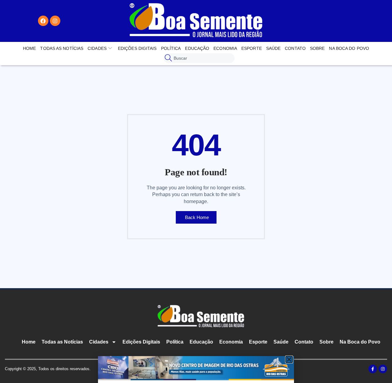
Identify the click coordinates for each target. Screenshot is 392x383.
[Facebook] (43, 21)
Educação (197, 48)
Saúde (273, 48)
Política (171, 48)
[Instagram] (55, 21)
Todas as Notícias (61, 48)
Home (29, 48)
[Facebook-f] (372, 369)
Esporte (251, 48)
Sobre (317, 48)
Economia (225, 48)
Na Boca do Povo (349, 48)
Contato (295, 48)
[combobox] (199, 58)
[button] (289, 359)
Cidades (97, 48)
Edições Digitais (137, 48)
